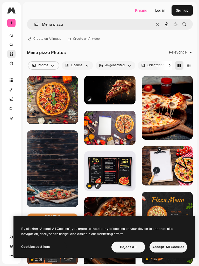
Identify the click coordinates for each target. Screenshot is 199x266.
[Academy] (11, 246)
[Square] (188, 65)
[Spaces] (11, 89)
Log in (160, 10)
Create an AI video (86, 39)
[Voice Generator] (11, 118)
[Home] (11, 35)
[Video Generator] (11, 108)
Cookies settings (35, 246)
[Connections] (11, 237)
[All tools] (11, 80)
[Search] (11, 45)
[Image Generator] (11, 99)
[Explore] (11, 63)
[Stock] (11, 54)
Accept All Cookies (168, 247)
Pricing (141, 10)
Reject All (128, 247)
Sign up (182, 10)
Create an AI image (47, 39)
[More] (11, 255)
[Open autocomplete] (34, 24)
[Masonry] (179, 65)
